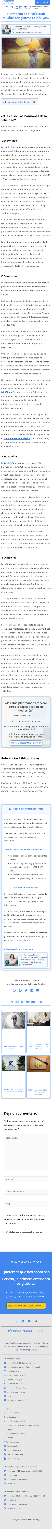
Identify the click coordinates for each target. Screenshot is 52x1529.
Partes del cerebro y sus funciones (13, 1047)
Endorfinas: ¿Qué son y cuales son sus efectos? (13, 1090)
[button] (42, 2)
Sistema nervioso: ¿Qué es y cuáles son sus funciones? (38, 1092)
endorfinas (10, 147)
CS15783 (25, 1350)
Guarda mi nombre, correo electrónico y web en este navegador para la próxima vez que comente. (24, 1219)
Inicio (6, 7)
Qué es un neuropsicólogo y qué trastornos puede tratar (38, 1046)
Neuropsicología (21, 7)
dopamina (9, 463)
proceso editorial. (23, 940)
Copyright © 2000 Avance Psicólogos (26, 1520)
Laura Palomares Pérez (28, 955)
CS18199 (34, 1350)
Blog (11, 7)
